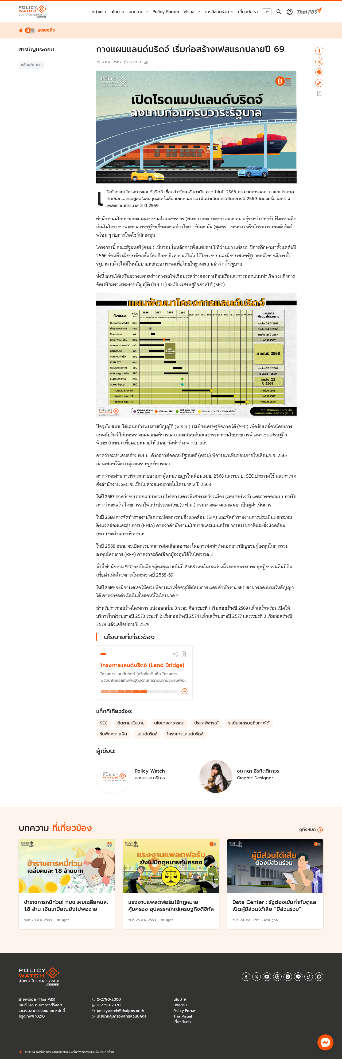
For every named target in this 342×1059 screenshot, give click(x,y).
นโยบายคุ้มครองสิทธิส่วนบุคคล (122, 1016)
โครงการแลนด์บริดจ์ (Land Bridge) (142, 665)
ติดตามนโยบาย (131, 723)
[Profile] (289, 12)
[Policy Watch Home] (32, 11)
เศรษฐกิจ (62, 920)
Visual (189, 12)
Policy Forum (166, 12)
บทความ (180, 1005)
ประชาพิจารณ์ (206, 723)
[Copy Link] (319, 83)
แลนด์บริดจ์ (147, 734)
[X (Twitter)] (256, 976)
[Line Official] (298, 976)
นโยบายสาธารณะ (169, 723)
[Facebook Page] (246, 976)
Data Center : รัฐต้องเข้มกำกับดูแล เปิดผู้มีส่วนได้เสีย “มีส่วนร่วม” (274, 905)
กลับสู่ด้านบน (31, 65)
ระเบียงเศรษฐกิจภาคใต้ (249, 723)
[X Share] (319, 61)
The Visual (182, 1016)
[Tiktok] (308, 976)
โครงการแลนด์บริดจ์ (185, 734)
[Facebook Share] (319, 51)
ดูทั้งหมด (307, 829)
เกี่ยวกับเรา (248, 12)
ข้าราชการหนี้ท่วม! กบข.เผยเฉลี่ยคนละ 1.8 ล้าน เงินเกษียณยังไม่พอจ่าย (66, 905)
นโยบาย (117, 12)
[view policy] (184, 691)
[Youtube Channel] (267, 976)
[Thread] (277, 976)
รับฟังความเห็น (113, 734)
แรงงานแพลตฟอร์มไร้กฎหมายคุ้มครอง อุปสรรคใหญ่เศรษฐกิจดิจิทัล (171, 905)
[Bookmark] (184, 654)
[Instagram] (287, 976)
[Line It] (319, 72)
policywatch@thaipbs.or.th (120, 1011)
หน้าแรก (99, 12)
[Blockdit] (319, 976)
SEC (104, 723)
